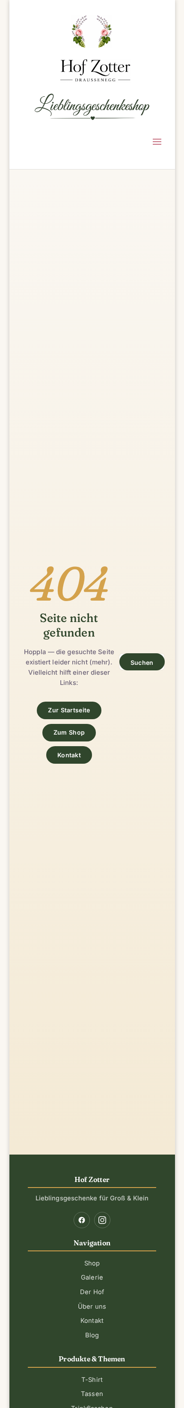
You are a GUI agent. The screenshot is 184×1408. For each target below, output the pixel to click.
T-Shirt (92, 1380)
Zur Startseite (69, 710)
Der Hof (92, 1292)
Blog (92, 1335)
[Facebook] (82, 1220)
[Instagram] (102, 1220)
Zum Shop (69, 732)
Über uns (92, 1306)
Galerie (92, 1277)
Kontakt (69, 755)
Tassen (92, 1394)
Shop (92, 1263)
